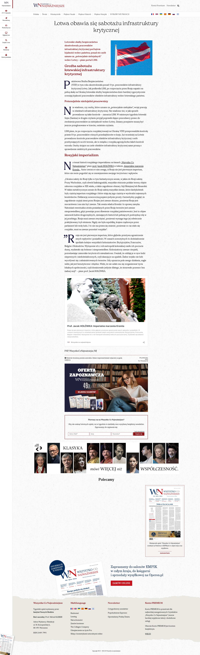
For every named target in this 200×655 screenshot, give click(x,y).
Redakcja (6, 50)
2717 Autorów (6, 13)
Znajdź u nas (6, 42)
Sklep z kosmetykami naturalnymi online (86, 634)
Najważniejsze (6, 6)
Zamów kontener (77, 623)
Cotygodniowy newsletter (118, 609)
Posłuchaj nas (6, 28)
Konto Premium (158, 6)
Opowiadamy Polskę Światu (119, 617)
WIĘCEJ (148, 634)
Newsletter (171, 6)
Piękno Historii (84, 14)
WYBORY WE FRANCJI (119, 14)
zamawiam (165, 553)
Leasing (74, 616)
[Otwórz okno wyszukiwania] (178, 6)
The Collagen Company (80, 627)
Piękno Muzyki (100, 14)
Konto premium (6, 57)
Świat (44, 14)
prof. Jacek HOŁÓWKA (103, 166)
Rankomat (75, 613)
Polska (36, 14)
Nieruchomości (76, 620)
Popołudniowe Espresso (117, 613)
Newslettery (6, 20)
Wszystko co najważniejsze (113, 651)
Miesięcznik (55, 14)
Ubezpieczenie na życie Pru (81, 630)
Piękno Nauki (69, 14)
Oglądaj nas (6, 35)
